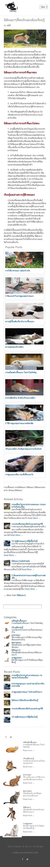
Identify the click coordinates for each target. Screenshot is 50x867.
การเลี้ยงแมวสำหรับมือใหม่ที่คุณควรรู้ (2, 16)
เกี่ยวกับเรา (29, 846)
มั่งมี (8, 25)
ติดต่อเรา (18, 846)
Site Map (39, 846)
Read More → (34, 518)
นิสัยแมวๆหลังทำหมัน (21, 561)
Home (10, 846)
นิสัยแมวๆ (21, 595)
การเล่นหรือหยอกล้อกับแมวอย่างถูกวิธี (27, 524)
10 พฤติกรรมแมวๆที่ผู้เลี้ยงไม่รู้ (24, 541)
